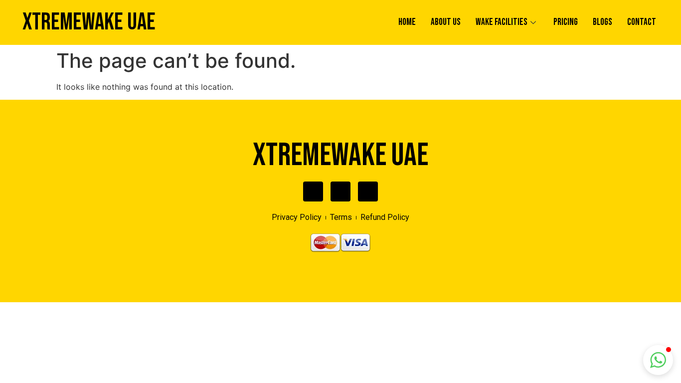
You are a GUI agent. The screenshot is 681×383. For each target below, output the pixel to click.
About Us (446, 22)
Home (407, 22)
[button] (658, 360)
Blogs (602, 22)
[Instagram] (368, 191)
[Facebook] (313, 191)
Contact (641, 22)
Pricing (565, 22)
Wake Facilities (501, 22)
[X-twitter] (340, 191)
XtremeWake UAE (89, 22)
